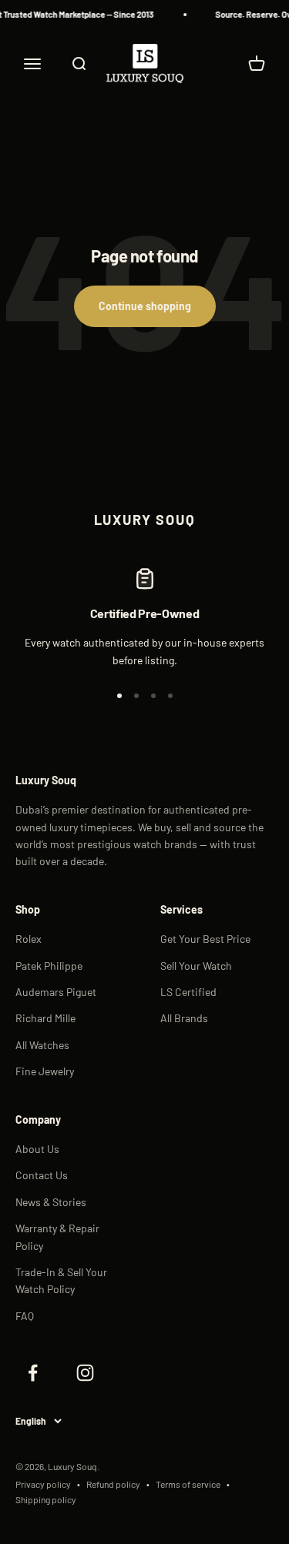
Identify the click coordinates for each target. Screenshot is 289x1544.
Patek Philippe (48, 965)
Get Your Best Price (205, 938)
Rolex (28, 938)
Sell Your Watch (196, 965)
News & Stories (50, 1201)
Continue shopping (145, 305)
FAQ (24, 1315)
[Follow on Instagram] (85, 1372)
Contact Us (41, 1174)
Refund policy (113, 1484)
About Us (37, 1148)
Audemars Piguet (55, 991)
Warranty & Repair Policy (57, 1236)
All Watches (42, 1044)
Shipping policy (45, 1499)
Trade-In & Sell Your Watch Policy (61, 1280)
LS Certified (188, 991)
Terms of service (188, 1484)
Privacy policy (43, 1484)
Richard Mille (45, 1017)
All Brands (184, 1017)
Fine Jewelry (44, 1071)
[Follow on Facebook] (32, 1372)
